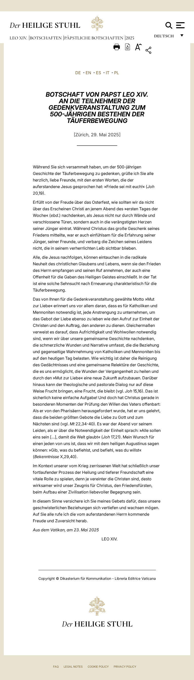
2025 (130, 38)
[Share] (164, 51)
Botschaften (46, 38)
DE (78, 72)
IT (107, 72)
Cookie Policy (98, 666)
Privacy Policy (125, 666)
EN (88, 72)
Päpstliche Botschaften (94, 38)
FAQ (56, 666)
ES (98, 72)
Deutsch (165, 37)
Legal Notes (73, 666)
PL (116, 72)
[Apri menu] (180, 25)
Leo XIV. (19, 38)
